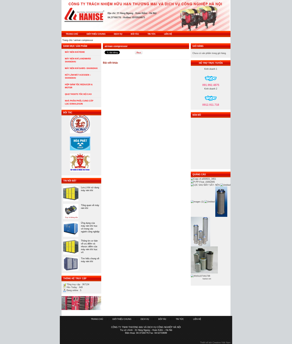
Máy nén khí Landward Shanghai (78, 60)
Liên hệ (168, 34)
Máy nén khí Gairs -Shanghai (81, 68)
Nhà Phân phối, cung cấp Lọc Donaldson (79, 102)
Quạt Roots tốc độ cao (78, 94)
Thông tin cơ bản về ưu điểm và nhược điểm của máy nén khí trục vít (89, 246)
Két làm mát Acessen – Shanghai (78, 76)
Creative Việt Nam (221, 342)
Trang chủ (72, 34)
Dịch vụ (118, 34)
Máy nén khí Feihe (75, 52)
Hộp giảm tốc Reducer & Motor (79, 86)
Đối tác (135, 34)
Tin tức (152, 34)
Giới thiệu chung (96, 34)
